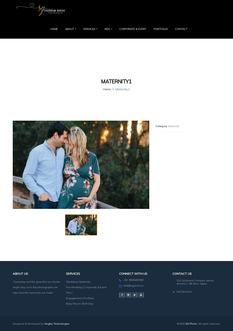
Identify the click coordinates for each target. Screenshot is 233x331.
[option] (81, 165)
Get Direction (184, 291)
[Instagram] (128, 295)
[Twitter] (134, 295)
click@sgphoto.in (133, 285)
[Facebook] (122, 295)
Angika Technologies (56, 323)
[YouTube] (141, 295)
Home (107, 89)
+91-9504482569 (133, 280)
